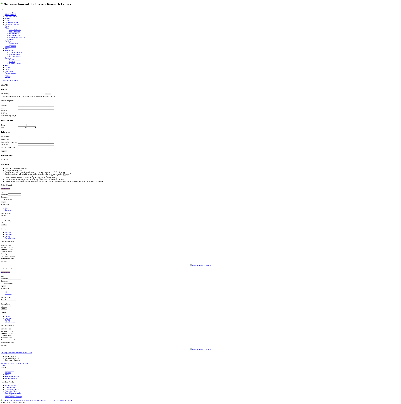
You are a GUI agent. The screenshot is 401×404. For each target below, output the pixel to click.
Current (7, 67)
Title (2, 108)
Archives (8, 41)
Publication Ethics (11, 17)
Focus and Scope (14, 32)
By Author (8, 234)
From (3, 125)
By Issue (8, 232)
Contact (7, 20)
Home (7, 26)
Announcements (10, 47)
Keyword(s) (5, 139)
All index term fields (8, 147)
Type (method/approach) (9, 142)
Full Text (4, 113)
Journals (7, 18)
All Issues (12, 45)
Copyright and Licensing (13, 393)
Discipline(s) (5, 137)
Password (4, 197)
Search (7, 48)
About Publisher (10, 15)
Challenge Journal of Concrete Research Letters (16, 353)
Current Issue (13, 43)
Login (7, 75)
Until (2, 127)
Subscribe (8, 210)
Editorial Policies (14, 35)
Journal (9, 80)
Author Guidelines (15, 54)
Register (7, 77)
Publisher (8, 58)
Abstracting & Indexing (17, 37)
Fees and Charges (15, 56)
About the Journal (15, 30)
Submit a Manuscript (16, 52)
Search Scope (5, 220)
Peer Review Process (12, 389)
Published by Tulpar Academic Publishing (15, 363)
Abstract (4, 110)
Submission (9, 50)
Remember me (8, 200)
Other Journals (10, 238)
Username (4, 194)
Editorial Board (14, 33)
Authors (3, 105)
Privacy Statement (11, 395)
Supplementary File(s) (8, 116)
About (7, 28)
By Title (7, 236)
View (7, 208)
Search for (4, 94)
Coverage (4, 144)
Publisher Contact (15, 64)
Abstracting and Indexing (13, 397)
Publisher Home (10, 13)
